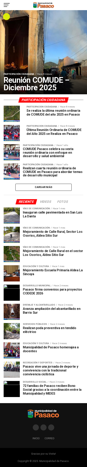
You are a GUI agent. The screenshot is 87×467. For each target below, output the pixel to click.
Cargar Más (43, 187)
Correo (49, 438)
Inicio (36, 438)
